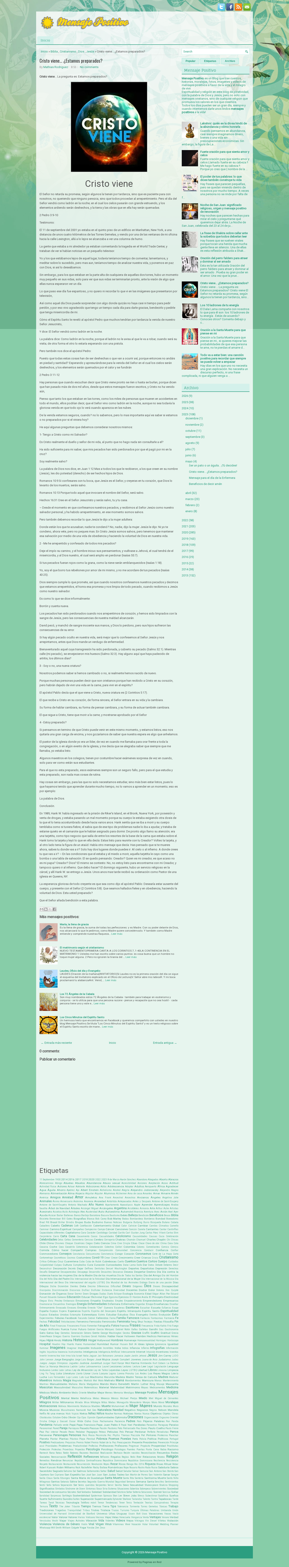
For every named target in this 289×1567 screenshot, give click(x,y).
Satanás (65, 1481)
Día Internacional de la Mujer (123, 1278)
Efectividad (96, 1297)
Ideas (141, 1344)
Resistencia (172, 1460)
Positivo (45, 1442)
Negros (153, 1410)
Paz (42, 1431)
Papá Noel (126, 1424)
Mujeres (146, 1406)
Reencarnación (58, 1456)
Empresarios (170, 1300)
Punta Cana (152, 1449)
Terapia (174, 1502)
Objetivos (156, 1413)
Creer (137, 1257)
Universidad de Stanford (81, 1513)
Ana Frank (105, 1197)
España (44, 1311)
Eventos (153, 1314)
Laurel (105, 1366)
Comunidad (121, 1250)
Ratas (59, 1452)
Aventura (148, 1211)
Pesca (91, 1435)
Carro (56, 1236)
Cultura (67, 1264)
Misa (86, 1402)
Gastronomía (171, 1329)
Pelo (121, 1431)
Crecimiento (126, 1257)
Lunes (75, 1377)
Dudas (102, 1293)
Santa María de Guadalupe (87, 1478)
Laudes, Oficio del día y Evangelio (80, 970)
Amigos (55, 1197)
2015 (185, 563)
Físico (83, 1325)
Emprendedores (152, 1300)
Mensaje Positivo (146, 1392)
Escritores (132, 1307)
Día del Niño (46, 1278)
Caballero (45, 1225)
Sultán (76, 1499)
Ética (132, 1314)
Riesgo (129, 1464)
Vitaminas (118, 1524)
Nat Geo (91, 1410)
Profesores (121, 1445)
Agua (43, 1190)
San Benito (168, 1471)
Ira (58, 1355)
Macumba (109, 1377)
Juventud (96, 1363)
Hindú (57, 1340)
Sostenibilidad (81, 1495)
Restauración (55, 1464)
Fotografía (104, 1325)
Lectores (127, 1366)
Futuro (82, 1329)
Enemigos (71, 1304)
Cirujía (126, 1243)
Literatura (69, 1373)
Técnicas (60, 1502)
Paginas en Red (151, 1562)
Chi (168, 1239)
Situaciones (123, 1488)
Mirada (79, 1402)
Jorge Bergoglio (64, 1359)
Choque (69, 1243)
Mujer (133, 1406)
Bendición (143, 1215)
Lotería (174, 1373)
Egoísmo (113, 1297)
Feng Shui (137, 1321)
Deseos (128, 1271)
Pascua (94, 1428)
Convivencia (107, 1253)
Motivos (62, 1406)
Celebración (172, 1236)
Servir (111, 1485)
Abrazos (173, 1179)
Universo (102, 1513)
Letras (68, 1370)
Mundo (158, 1406)
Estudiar (111, 1314)
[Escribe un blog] (46, 909)
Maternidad (117, 1387)
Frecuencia (147, 1325)
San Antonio (155, 1471)
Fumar (73, 1329)
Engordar (140, 1304)
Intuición (150, 1351)
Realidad (94, 1452)
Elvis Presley (55, 1300)
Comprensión (106, 1250)
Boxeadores (172, 1218)
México (114, 1398)
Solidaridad (110, 1492)
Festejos (148, 1321)
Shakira (163, 1485)
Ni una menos (56, 1413)
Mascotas (46, 1387)
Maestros (46, 1380)
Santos (55, 1481)
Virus (108, 1524)
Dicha (53, 1286)
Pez (109, 1435)
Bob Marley (114, 1218)
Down (86, 1293)
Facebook (71, 1318)
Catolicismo (123, 1236)
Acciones (142, 1183)
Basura (105, 1215)
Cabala (174, 1222)
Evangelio (142, 1314)
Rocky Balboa (100, 1467)
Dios (81, 51)
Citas (134, 1243)
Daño (139, 1264)
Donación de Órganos (53, 1293)
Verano (165, 1517)
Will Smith (56, 1527)
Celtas (67, 1239)
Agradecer (172, 1186)
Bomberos (149, 1218)
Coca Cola (173, 1243)
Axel (170, 1211)
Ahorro (61, 1190)
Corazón (129, 1253)
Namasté (81, 1410)
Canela (141, 1229)
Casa (72, 1236)
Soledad (97, 1492)
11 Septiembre (47, 1179)
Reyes (106, 1464)
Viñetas (162, 1520)
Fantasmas (157, 1318)
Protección (45, 1449)
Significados (47, 1488)
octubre (190, 430)
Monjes (146, 1402)
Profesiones (106, 1445)
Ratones (74, 1452)
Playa (82, 1438)
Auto (101, 1211)
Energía (82, 1304)
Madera (120, 1377)
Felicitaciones (68, 1321)
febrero (190, 505)
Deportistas (147, 1268)
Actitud (173, 1183)
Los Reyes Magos (159, 1373)
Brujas (79, 1222)
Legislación (160, 1366)
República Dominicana (140, 1460)
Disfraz (86, 1290)
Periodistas (163, 1431)
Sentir (42, 1485)
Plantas (63, 1438)
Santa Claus (46, 1478)
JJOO (175, 1355)
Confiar (174, 1250)
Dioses (156, 1286)
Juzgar (106, 1363)
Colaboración (96, 1246)
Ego (105, 1297)
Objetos (167, 1413)
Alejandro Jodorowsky (144, 1190)
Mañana (73, 1384)
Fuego (175, 1325)
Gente (95, 1332)
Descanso (118, 1271)
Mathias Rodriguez (55, 67)
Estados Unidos (59, 1314)
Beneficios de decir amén (205, 484)
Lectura (136, 1366)
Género (87, 1333)
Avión (164, 1211)
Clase (141, 1243)
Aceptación (154, 1183)
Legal (150, 1366)
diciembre (191, 418)
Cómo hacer (60, 1250)
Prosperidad (158, 1445)
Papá (73, 1424)
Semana (131, 1481)
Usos (144, 1513)
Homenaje (130, 1340)
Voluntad (153, 1524)
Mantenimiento (170, 1380)
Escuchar (145, 1307)
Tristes (95, 1510)
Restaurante (69, 1464)
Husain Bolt (126, 1344)
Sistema (112, 1488)
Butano (166, 1222)
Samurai (144, 1471)
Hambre (141, 1336)
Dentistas (100, 1268)
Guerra (66, 1336)
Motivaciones (48, 1406)
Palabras (159, 1421)
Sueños (173, 1495)
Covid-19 (97, 1257)
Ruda (148, 1467)
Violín (84, 1524)
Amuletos (91, 1197)
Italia (86, 1355)
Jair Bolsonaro (105, 1355)
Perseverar (46, 1435)
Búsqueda (155, 1222)
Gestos (126, 1333)
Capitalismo (72, 1232)
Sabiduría (164, 1467)
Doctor (143, 1290)
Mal (95, 1380)
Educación (74, 1297)
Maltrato (109, 1380)
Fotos (115, 1325)
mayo (189, 461)
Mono (154, 1402)
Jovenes (136, 1359)
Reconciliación (148, 1452)
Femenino (83, 1321)
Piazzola (135, 1435)
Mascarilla (172, 1384)
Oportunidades (105, 1417)
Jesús (90, 51)
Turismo (124, 1510)
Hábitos (102, 1336)
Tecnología (72, 1502)
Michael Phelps (128, 1398)
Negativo (130, 1410)
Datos (151, 1264)
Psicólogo (107, 1449)
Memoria (118, 1392)
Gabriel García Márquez (100, 1329)
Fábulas (59, 1318)
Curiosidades (114, 1264)
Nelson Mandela (168, 1410)
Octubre (56, 1417)
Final (52, 1325)
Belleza (133, 1215)
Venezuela (124, 1517)
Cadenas (67, 1225)
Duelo (110, 1293)
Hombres (117, 1340)
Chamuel (141, 1239)
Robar (175, 1464)
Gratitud (165, 1332)
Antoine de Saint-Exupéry (53, 1204)
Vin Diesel (150, 1520)
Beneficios (156, 1215)
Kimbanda (145, 1363)
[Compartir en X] (50, 909)
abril (188, 493)
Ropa (126, 1467)
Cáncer (110, 1229)
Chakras (120, 1239)
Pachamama (106, 1421)
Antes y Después (142, 1201)
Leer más (116, 933)
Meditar (92, 1392)
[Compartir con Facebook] (54, 909)
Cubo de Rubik (93, 1261)
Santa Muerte (113, 1478)
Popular (191, 61)
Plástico (74, 1438)
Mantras (44, 1384)
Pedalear (80, 1431)
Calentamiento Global (106, 1225)
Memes (109, 1392)
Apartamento (112, 1204)
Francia (124, 1325)
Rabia (163, 1449)
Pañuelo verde (61, 1424)
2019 (185, 538)
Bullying (137, 1222)
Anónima (78, 1201)
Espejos (54, 1311)
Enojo (149, 1304)
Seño (49, 1485)
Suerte (43, 1499)
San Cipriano (57, 1474)
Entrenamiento (47, 1307)
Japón (127, 1355)
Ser (75, 1485)
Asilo (65, 1211)
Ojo (79, 1417)
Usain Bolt (134, 1513)
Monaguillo (122, 1402)
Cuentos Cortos (146, 1261)
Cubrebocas (109, 1261)
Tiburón (76, 1506)
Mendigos (129, 1392)
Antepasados (125, 1201)
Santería (139, 1478)
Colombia (129, 1246)
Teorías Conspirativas (157, 1502)
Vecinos (100, 1517)
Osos (95, 1421)
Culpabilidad (46, 1264)
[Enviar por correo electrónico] (41, 909)
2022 (98, 1179)
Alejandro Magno (169, 1190)
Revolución (97, 1464)
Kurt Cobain (159, 1363)
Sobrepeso (145, 1488)
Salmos (81, 1471)
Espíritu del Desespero (103, 1311)
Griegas (57, 1336)
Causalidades (140, 1236)
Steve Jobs (130, 1495)
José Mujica (102, 1359)
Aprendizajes (162, 1204)
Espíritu (86, 1311)
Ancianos (143, 1197)
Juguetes (74, 1363)
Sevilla (118, 1485)
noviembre (192, 424)
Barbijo (85, 1215)
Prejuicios (70, 1442)
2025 (185, 402)
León (61, 1370)
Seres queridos (86, 1485)
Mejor (101, 1392)
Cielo (97, 1243)
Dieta (83, 1286)
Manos (158, 1380)
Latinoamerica (93, 1366)
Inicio (45, 40)
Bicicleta (44, 1218)
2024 (185, 408)
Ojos (83, 1417)
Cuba (82, 1261)
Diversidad (119, 1290)
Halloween (129, 1336)
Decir (175, 1264)
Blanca (90, 1218)
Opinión (91, 1417)
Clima (163, 1243)
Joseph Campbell (120, 1359)
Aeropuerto (150, 1186)
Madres (163, 1377)
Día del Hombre (170, 1275)
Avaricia (138, 1211)
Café (76, 1225)
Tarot (51, 1502)
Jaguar (93, 1355)
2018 (85, 1179)
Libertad (142, 1370)
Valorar (63, 1517)
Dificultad (116, 1286)
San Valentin (155, 1474)
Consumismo (93, 1253)
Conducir (149, 1250)
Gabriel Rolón (122, 1329)
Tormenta (135, 1506)
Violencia (45, 1524)
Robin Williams (66, 1467)
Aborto (163, 1179)
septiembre (192, 437)
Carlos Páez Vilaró (155, 1232)
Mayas (144, 1387)
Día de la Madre (83, 1275)
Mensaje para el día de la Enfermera (212, 478)
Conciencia (136, 1250)
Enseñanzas (161, 1304)
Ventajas (155, 1517)
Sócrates (72, 1492)
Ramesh (44, 1452)
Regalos (116, 1456)
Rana (52, 1452)
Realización (106, 1452)
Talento (146, 1499)
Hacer (119, 1336)
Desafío (43, 1271)
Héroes (174, 1336)
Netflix (43, 1413)
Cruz (60, 1261)
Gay (57, 1332)
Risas (159, 1464)
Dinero (126, 1286)
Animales (46, 1201)
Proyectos (80, 1449)
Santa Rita (128, 1478)
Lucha (43, 1377)
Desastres (106, 1271)
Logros (112, 1373)
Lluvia (95, 1373)
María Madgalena (89, 1384)
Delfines (89, 1268)
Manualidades (58, 1384)
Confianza (162, 1250)
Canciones (121, 1229)
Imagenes (57, 1348)
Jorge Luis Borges (85, 1359)
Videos (120, 1520)
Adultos (139, 1186)
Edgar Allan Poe (161, 1293)
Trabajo (173, 1506)
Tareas (43, 1502)
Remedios (45, 1460)
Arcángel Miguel (89, 1208)
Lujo (68, 1377)
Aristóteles (133, 1208)
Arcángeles (106, 1208)
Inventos (174, 1351)
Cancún (133, 1229)
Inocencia (63, 1351)
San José (86, 1474)
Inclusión (96, 1348)
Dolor (151, 1290)
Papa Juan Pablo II (108, 1424)
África (161, 1186)
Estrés (101, 1314)
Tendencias (111, 1502)
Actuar (71, 1186)
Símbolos (60, 1488)
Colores (140, 1246)
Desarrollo (94, 1271)
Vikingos (139, 1520)
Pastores (112, 1428)
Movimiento (73, 1406)
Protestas (56, 1449)
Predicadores (57, 1442)
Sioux (99, 1488)
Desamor (54, 1271)
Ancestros (130, 1197)
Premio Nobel (83, 1442)
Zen (97, 1527)
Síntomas (91, 1488)
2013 (185, 575)
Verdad (174, 1517)
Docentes (132, 1290)
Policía (142, 1438)
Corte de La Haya (162, 1253)
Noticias (128, 1413)
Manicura (148, 1380)
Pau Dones (142, 1428)
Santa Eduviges (62, 1478)
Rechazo (118, 1452)
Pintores (151, 1435)
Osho (87, 1421)
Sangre (174, 1474)
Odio (64, 1417)
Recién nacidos (132, 1452)
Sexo (126, 1485)
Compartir (77, 1250)
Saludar (128, 1471)
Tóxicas (163, 1506)
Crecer (114, 1257)
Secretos (82, 1481)
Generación (77, 1333)
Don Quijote (171, 1290)
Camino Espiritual (61, 1229)
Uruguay (122, 1513)
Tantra (154, 1499)
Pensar (129, 1431)
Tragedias (60, 1510)
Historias (80, 1340)
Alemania (45, 1193)
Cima (113, 1243)
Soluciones (146, 1492)
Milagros (45, 1402)
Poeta (135, 1438)
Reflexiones (91, 1456)
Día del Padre (62, 1278)
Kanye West (123, 1363)
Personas (75, 1435)
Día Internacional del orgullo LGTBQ (85, 1282)
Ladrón (74, 1366)
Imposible (83, 1348)
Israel (79, 1355)
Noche (109, 1413)
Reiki (132, 1456)
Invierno (52, 1355)
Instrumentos (75, 1351)
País (139, 1421)
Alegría (125, 1190)
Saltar (103, 1471)
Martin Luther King (143, 1384)
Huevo (78, 1344)
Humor (114, 1344)
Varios (81, 1517)
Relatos (161, 1456)
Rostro (141, 1467)
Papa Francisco (86, 1424)
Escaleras (119, 1307)
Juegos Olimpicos (58, 1363)
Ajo (77, 1190)
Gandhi (153, 1329)
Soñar (174, 1492)
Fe (176, 1318)
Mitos (104, 1402)
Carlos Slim (172, 1232)
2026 (185, 395)
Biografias (80, 1218)
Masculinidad (62, 1387)
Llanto (79, 1373)
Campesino (91, 1229)
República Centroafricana (88, 1460)
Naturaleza (105, 1410)
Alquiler (99, 1193)
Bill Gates (67, 1218)
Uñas (112, 1513)
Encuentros (59, 1304)
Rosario (133, 1467)
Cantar (163, 1229)
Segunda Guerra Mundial (100, 1481)
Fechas (43, 1321)
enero (189, 511)
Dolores (160, 1290)
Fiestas (158, 1321)
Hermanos (163, 1336)
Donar (71, 1293)
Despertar (140, 1271)
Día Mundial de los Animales (122, 1282)
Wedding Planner (169, 1524)
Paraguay (163, 1424)
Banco (77, 1215)
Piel (143, 1435)
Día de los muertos (105, 1275)
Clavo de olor (152, 1243)
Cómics (174, 1246)
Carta (63, 1236)
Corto (175, 1253)
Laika (82, 1366)
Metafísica (85, 1398)
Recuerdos (163, 1452)
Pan (168, 1421)
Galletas (143, 1329)
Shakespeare (151, 1485)
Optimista (121, 1417)
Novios (138, 1413)
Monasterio (135, 1402)
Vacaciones (156, 1513)
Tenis (129, 1502)
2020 (91, 1179)
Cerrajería (109, 1239)
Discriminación (60, 1290)
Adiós (103, 1186)
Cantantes (152, 1229)
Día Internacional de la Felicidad (87, 1278)
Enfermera (114, 1304)
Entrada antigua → (165, 1042)
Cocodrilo (70, 1246)
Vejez (108, 1517)
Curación (99, 1264)
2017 (78, 1179)
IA (135, 1344)
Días (175, 1282)
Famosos (133, 1318)
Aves (156, 1211)
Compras (90, 1250)
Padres (130, 1421)
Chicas (174, 1239)
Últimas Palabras (150, 1510)
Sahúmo (68, 1471)
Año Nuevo (96, 1204)
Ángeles (156, 1197)
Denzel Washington (116, 1268)
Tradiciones (47, 1510)
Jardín (134, 1355)
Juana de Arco (150, 1359)
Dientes (74, 1286)
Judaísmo (164, 1359)
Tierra (105, 1506)
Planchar (173, 1435)
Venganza (136, 1517)
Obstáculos (46, 1417)
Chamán (130, 1239)
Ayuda (44, 1215)
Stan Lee (117, 1495)
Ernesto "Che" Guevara (100, 1307)
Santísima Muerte (155, 1478)
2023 (104, 1179)
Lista (59, 1373)
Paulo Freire (171, 1428)
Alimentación (59, 1193)
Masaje (160, 1384)
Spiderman (96, 1495)
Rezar (114, 1464)
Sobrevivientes (158, 1488)
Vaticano (90, 1517)
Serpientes (101, 1485)
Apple (137, 1204)
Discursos (75, 1290)
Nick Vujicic (72, 1413)
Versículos (45, 1520)
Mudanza (85, 1406)
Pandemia (46, 1424)
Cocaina (44, 1246)
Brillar (61, 1222)
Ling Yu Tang (47, 1373)
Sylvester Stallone (122, 1499)
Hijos (50, 1340)
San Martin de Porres (136, 1474)
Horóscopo (172, 1340)
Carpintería (45, 1236)
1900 (58, 1179)
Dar (145, 1264)
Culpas (58, 1264)
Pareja (64, 1428)
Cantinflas (172, 1229)
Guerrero (75, 1336)
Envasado (61, 1307)
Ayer (176, 1211)
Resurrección (83, 1464)
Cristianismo (68, 51)
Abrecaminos (47, 1183)
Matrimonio (133, 1387)
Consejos (65, 1253)
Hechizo (151, 1336)
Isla (73, 1355)
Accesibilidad (128, 1183)
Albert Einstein (90, 1190)
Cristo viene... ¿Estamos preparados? (71, 60)
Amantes (147, 1193)
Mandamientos (133, 1380)
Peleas (102, 1431)
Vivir (127, 1524)
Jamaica (118, 1355)
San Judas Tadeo (113, 1474)
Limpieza (173, 1370)
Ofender (72, 1417)
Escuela (156, 1307)
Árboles (75, 1208)
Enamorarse (46, 1304)
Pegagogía (92, 1431)
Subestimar (151, 1495)
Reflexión (75, 1457)
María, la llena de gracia (74, 924)
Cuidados (173, 1261)
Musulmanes (68, 1410)
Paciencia (120, 1421)
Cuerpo (162, 1261)
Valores (72, 1517)
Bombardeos (136, 1218)
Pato (120, 1428)
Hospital (45, 1344)
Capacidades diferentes (52, 1232)
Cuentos (130, 1261)
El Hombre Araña (139, 1297)
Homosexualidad (146, 1340)
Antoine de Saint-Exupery (165, 1201)
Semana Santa (145, 1481)
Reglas (125, 1456)
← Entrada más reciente (56, 1042)
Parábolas (139, 1424)
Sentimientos (171, 1481)
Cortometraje (46, 1257)
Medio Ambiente (61, 1392)
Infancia (135, 1348)
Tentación (138, 1502)
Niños (100, 1413)
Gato (42, 1332)
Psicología (93, 1449)
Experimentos (47, 1318)
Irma (68, 1355)
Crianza (146, 1257)
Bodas (125, 1218)
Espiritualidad (169, 1311)
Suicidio (67, 1499)
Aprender (147, 1204)
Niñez (92, 1413)
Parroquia (73, 1428)
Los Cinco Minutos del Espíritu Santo (82, 1017)
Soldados (86, 1492)
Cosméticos (60, 1257)
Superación (87, 1499)
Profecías (93, 1445)
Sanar (166, 1474)
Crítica (43, 1261)
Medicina (172, 1387)
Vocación (136, 1524)
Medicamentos (157, 1387)
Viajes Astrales (76, 1520)
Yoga (83, 1527)
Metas (96, 1398)
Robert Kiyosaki (48, 1467)
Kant (114, 1363)
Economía (139, 1293)
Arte (152, 1208)
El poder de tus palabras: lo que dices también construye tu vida (221, 178)
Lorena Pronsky (125, 1373)
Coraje (119, 1253)
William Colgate (70, 1527)
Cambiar (143, 1225)
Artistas (174, 1208)
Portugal (174, 1438)
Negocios (142, 1410)
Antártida (112, 1201)
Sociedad (172, 1488)
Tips (113, 1506)
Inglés (43, 1351)
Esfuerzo (166, 1307)
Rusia (154, 1467)
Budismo (97, 1222)
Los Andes (141, 1373)
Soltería (137, 1492)
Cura (90, 1264)
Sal (74, 1471)
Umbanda (166, 1510)
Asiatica (57, 1211)
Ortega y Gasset (58, 1421)
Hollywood (103, 1340)
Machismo (96, 1377)
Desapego (82, 1271)
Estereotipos (89, 1314)
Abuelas (68, 1183)
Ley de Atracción (82, 1370)
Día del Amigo (152, 1275)
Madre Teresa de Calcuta (141, 1377)
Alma (71, 1193)
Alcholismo (106, 1190)
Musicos (54, 1410)
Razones (84, 1452)
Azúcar (52, 1215)
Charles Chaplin (156, 1239)
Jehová (142, 1355)
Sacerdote (46, 1471)
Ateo (82, 1211)
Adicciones (93, 1186)
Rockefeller (86, 1467)
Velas (115, 1517)
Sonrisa (166, 1492)
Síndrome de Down (75, 1488)
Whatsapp (45, 1527)
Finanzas (61, 1325)
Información (172, 1348)
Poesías (126, 1438)
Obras (175, 1413)
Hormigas (161, 1340)
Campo (101, 1229)
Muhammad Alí (120, 1406)
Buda (87, 1222)
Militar (55, 1402)
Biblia (54, 51)
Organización (151, 1417)
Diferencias (103, 1286)
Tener (122, 1502)
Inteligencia (90, 1351)
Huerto (70, 1344)
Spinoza (107, 1495)
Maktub (88, 1380)
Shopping (173, 1485)
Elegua (43, 1300)
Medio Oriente (79, 1392)
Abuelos (80, 1183)
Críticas (52, 1261)
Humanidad (89, 1344)
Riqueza (150, 1464)
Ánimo (56, 1201)
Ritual (167, 1464)
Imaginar (72, 1348)
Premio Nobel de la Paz (103, 1442)
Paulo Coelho (156, 1428)
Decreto (72, 1268)
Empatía (96, 1300)
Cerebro (98, 1239)
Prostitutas (172, 1445)
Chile (43, 1243)
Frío (169, 1325)
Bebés (124, 1215)
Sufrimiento (55, 1499)
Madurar (173, 1377)
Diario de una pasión (160, 1282)
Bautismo (115, 1215)
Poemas (114, 1438)
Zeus (102, 1527)
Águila (51, 1190)
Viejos (129, 1520)
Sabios (174, 1467)
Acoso (164, 1183)
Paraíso (173, 1424)
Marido (104, 1384)
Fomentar (92, 1325)
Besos (167, 1215)
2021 (185, 526)
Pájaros (147, 1421)
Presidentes (150, 1442)
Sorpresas (56, 1495)
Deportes (133, 1268)
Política (151, 1438)
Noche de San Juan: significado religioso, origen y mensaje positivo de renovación (223, 208)
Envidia (81, 1307)
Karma (135, 1363)
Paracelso (152, 1424)
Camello (174, 1225)
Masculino (77, 1387)
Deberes (167, 1264)
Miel (151, 1398)
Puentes (131, 1449)
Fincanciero (73, 1325)
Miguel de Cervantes (166, 1398)
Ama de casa (135, 1193)
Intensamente (128, 1351)
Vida (101, 1520)
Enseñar (174, 1304)
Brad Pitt (44, 1222)
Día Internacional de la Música (157, 1278)
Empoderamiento (133, 1300)
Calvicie (132, 1225)
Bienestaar (55, 1218)
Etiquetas (210, 61)
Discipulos (45, 1290)
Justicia (84, 1363)
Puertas (141, 1449)
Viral (91, 1524)
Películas (112, 1431)
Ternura (44, 1506)
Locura (103, 1373)
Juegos (43, 1363)
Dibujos (44, 1286)
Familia (121, 1318)
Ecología (128, 1293)
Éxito (175, 1314)
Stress (141, 1495)
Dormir (78, 1293)
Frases (135, 1325)
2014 (64, 1179)
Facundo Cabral (86, 1318)
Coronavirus (143, 1253)
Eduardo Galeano (57, 1297)
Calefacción (86, 1225)
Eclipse (118, 1293)
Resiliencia (159, 1460)
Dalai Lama (129, 1264)
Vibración (91, 1520)
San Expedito (73, 1474)
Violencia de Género (66, 1524)
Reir (139, 1456)
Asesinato (46, 1211)
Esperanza (74, 1311)
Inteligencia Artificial (109, 1351)
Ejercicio (124, 1297)
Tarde (175, 1499)
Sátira (73, 1481)
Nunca (145, 1413)
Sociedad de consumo (53, 1492)
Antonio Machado (77, 1204)
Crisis (155, 1257)
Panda (175, 1421)
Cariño (121, 1232)
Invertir (43, 1355)
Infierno (145, 1348)
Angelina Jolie (170, 1197)
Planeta (44, 1438)
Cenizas (88, 1239)
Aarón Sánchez (128, 1179)
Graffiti (145, 1333)
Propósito (145, 1445)
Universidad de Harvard (53, 1513)
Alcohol (117, 1190)
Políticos (163, 1438)
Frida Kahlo (160, 1325)
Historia (67, 1340)
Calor (124, 1225)
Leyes (124, 1370)
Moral (161, 1402)
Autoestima (112, 1211)
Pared (56, 1428)
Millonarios (67, 1402)
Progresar (134, 1445)
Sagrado (58, 1471)
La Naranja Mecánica (57, 1366)
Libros (152, 1370)
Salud (111, 1471)
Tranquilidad (74, 1510)
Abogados (153, 1179)
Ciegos (89, 1243)
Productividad (80, 1445)
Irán (63, 1355)
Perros (174, 1431)
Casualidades (106, 1236)
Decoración (60, 1268)
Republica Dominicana (115, 1460)
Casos (94, 1236)
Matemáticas (91, 1387)
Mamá (120, 1380)
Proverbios (68, 1449)
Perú (84, 1435)
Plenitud (90, 1438)
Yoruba (90, 1527)
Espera (63, 1311)
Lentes (54, 1370)
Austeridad (92, 1211)
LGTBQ (133, 1370)
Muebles (95, 1406)
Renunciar (68, 1460)
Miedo (143, 1398)
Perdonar (140, 1431)
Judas (175, 1359)
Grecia (174, 1333)
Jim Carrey (164, 1355)
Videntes (110, 1520)
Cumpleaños (79, 1264)
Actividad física (48, 1186)
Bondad (160, 1218)
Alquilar (89, 1193)
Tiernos (96, 1506)
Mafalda (57, 1380)
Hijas (43, 1340)
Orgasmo (164, 1417)
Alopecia (79, 1193)
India (118, 1348)
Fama (113, 1318)
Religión (172, 1457)
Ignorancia (160, 1344)
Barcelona (95, 1215)
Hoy (63, 1344)
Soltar (129, 1492)
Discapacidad (170, 1286)
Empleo (119, 1300)
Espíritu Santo (150, 1311)
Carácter (91, 1232)
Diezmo (92, 1286)
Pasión (103, 1428)
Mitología (95, 1402)
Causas (153, 1236)
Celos (60, 1239)
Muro (175, 1406)
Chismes (59, 1243)
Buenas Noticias (113, 1222)
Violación (172, 1520)
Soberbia (134, 1488)
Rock (77, 1467)
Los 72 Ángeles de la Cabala (77, 994)
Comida (44, 1250)
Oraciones (135, 1417)
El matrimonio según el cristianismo (82, 947)
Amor (79, 1197)
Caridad (113, 1232)
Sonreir (157, 1492)
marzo (189, 499)
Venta (146, 1517)
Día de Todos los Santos (130, 1275)
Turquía (134, 1510)
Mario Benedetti (120, 1384)
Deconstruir (46, 1268)
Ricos (122, 1464)
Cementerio (78, 1239)
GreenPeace (46, 1336)
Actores (62, 1186)
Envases (71, 1307)
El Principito (156, 1297)
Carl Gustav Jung (135, 1232)
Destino (151, 1271)
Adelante (80, 1186)
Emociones (82, 1300)
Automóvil (127, 1211)
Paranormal (46, 1428)
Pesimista (101, 1435)
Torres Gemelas (149, 1506)
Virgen (100, 1524)
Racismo (173, 1449)
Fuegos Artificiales (50, 1329)
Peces (71, 1431)
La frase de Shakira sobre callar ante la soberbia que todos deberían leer (224, 234)
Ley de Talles (101, 1370)
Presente (137, 1442)
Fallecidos (102, 1318)
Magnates (77, 1380)
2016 (71, 1179)
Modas (112, 1402)
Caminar (44, 1229)
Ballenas (68, 1215)
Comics (165, 1246)
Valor (54, 1517)
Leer (143, 1366)
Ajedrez (71, 1190)
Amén (174, 1193)
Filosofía (168, 1321)
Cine (119, 1243)
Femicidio (95, 1321)
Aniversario (66, 1201)
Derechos (173, 1268)
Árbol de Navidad (59, 1208)
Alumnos (109, 1193)
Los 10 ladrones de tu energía (219, 305)
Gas (161, 1329)
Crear (107, 1257)
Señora (56, 1485)
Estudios (123, 1314)
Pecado (63, 1431)
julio (188, 449)
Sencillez (159, 1481)
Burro (146, 1222)
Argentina (120, 1208)
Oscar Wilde (76, 1421)
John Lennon (46, 1359)
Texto (53, 1506)
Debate (159, 1264)
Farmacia (169, 1318)
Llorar (87, 1373)
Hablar (111, 1336)
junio (188, 455)
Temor (101, 1502)
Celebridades (48, 1239)
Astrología (74, 1211)
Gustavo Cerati (89, 1336)
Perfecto (151, 1431)
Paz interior (51, 1431)
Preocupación (124, 1442)
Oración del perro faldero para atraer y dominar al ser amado (224, 259)
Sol (79, 1492)
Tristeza (105, 1510)
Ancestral (118, 1197)
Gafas (134, 1329)
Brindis (70, 1222)
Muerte (106, 1406)
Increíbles (108, 1348)
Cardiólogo (102, 1232)
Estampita (75, 1314)
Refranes (104, 1456)
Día (159, 1271)
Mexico (105, 1398)
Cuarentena (71, 1261)
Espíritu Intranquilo (129, 1311)
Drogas (94, 1293)
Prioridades (51, 1445)
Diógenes (137, 1286)
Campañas (78, 1229)
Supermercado (103, 1499)
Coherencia (82, 1246)
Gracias (136, 1332)
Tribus (86, 1510)
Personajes (60, 1435)
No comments (89, 67)
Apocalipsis (126, 1204)
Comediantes (153, 1246)
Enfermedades (97, 1304)
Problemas (65, 1445)
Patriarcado (129, 1428)
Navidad (118, 1410)
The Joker (64, 1506)
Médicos (45, 1392)
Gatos (50, 1332)
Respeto (44, 1464)
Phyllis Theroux (121, 1435)
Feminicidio (109, 1321)
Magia (67, 1380)
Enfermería (128, 1304)
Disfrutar (95, 1290)
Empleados (108, 1300)
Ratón (66, 1452)
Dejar (80, 1268)
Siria (105, 1488)
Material (104, 1387)
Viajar (62, 1520)
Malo (100, 1380)
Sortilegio (67, 1495)
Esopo (175, 1307)
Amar (156, 1193)
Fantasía (145, 1318)
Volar (145, 1524)
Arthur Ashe (162, 1208)
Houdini (56, 1344)
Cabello (55, 1225)
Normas (118, 1413)
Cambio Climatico (158, 1225)
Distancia (107, 1290)
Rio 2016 (139, 1464)
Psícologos (120, 1449)
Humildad (103, 1344)
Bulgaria (127, 1222)
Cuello (120, 1261)
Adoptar (129, 1186)
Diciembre (63, 1286)
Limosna (162, 1370)
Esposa (43, 1314)
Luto (81, 1377)
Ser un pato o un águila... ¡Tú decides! (213, 465)
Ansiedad (100, 1201)
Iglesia (150, 1344)
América (44, 1197)
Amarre (165, 1193)
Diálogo (143, 1282)
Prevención (163, 1442)
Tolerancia (122, 1506)
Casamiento (83, 1236)
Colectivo (109, 1246)
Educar (86, 1297)
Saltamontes (93, 1471)
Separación (66, 1485)
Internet (140, 1351)
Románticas (115, 1467)
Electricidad (171, 1297)
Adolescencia (115, 1186)
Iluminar (44, 1348)
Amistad (67, 1197)
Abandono (142, 1179)
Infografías (157, 1348)
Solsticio (121, 1492)
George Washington (111, 1333)
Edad (148, 1293)
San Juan (97, 1474)
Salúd (119, 1471)
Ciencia (105, 1243)
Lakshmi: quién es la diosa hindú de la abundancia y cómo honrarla (223, 125)
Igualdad (173, 1344)
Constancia (79, 1253)
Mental (65, 1398)
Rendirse (56, 1460)
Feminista (123, 1321)
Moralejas (171, 1402)
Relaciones (149, 1456)
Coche (53, 1246)
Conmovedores (49, 1253)
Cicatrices (79, 1243)
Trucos (115, 1510)
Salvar (135, 1471)
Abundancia (93, 1183)
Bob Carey (100, 1218)
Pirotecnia (162, 1435)
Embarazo (68, 1300)
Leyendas (114, 1370)
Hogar (92, 1340)
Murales (167, 1406)
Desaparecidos (68, 1271)
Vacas (167, 1513)
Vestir (55, 1520)
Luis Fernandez (56, 1377)
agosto (190, 443)
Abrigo (58, 1183)
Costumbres (83, 1257)
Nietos (83, 1413)
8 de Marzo (113, 1179)
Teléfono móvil (88, 1502)
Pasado (84, 1428)
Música (44, 1410)
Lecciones (116, 1366)
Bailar (60, 1215)
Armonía (144, 1208)
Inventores (162, 1351)
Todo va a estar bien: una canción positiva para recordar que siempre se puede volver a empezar (223, 358)
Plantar (54, 1438)
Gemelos (65, 1333)
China (50, 1243)
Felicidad (54, 1321)
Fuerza (65, 1329)
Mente (75, 1398)
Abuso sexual (111, 1183)
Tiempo (86, 1506)
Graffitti (155, 1332)
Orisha (43, 1421)
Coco (61, 1246)
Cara (83, 1232)
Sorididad (44, 1495)
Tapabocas (165, 1499)
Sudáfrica (163, 1495)
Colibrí (118, 1246)
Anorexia (88, 1201)
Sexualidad (136, 1485)
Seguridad (120, 1481)
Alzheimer (121, 1193)
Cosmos (71, 1257)
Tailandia (137, 1499)
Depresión (161, 1268)
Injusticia (52, 1351)
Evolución (165, 1314)
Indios (125, 1348)
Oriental (174, 1417)
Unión (175, 1510)
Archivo (230, 61)
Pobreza (101, 1438)
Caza (161, 1236)
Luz (87, 1377)
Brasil (53, 1222)
